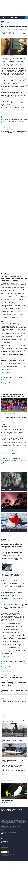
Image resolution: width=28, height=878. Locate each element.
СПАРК (2, 833)
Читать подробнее (11, 576)
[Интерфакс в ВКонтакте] (6, 847)
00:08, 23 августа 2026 (5, 274)
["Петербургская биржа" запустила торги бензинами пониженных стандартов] (7, 571)
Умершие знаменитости (7, 800)
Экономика (4, 539)
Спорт (2, 391)
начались (9, 604)
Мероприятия (10, 810)
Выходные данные (4, 855)
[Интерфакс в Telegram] (4, 847)
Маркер (2, 837)
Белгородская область (6, 221)
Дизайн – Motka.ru (4, 856)
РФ (11, 372)
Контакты (2, 809)
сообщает (20, 152)
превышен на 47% (9, 104)
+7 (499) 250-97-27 (13, 827)
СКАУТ (2, 836)
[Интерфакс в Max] (9, 847)
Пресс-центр (15, 809)
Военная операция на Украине (16, 139)
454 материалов (4, 802)
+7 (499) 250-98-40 (4, 827)
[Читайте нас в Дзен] (2, 847)
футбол (13, 453)
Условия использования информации (8, 854)
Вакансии (20, 809)
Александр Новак (5, 656)
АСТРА (2, 838)
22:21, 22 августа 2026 (5, 141)
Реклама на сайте (4, 810)
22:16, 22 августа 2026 (5, 392)
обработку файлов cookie (22, 824)
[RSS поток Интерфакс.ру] (8, 847)
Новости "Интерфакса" (4, 841)
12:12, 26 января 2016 (5, 22)
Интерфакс (14, 18)
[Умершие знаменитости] (14, 798)
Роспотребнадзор (5, 372)
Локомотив (7, 453)
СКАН (2, 842)
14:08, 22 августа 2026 (5, 540)
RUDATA (2, 843)
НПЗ (12, 656)
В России (3, 139)
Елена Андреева (9, 112)
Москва (3, 21)
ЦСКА (2, 453)
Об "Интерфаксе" (8, 809)
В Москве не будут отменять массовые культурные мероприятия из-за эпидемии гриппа (14, 34)
